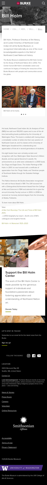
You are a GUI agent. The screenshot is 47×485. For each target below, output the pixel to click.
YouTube (39, 356)
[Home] (23, 3)
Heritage (25, 29)
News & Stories (8, 392)
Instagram (28, 356)
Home (6, 29)
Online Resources (9, 410)
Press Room (7, 397)
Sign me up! (6, 343)
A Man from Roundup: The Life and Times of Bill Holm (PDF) (21, 211)
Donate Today (11, 309)
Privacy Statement (9, 447)
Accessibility (7, 438)
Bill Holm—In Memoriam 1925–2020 (15, 223)
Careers (5, 401)
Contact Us (6, 376)
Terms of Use (7, 443)
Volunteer (6, 406)
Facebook (34, 356)
